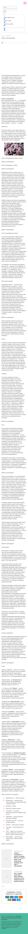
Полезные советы (17, 917)
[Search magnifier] (4, 11)
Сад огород (4, 919)
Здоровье (4, 917)
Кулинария (9, 917)
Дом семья (18, 916)
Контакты (4, 928)
